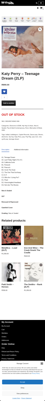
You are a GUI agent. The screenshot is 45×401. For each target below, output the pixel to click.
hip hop (11, 137)
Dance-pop (33, 134)
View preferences (22, 393)
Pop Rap (28, 137)
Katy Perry (18, 137)
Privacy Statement (26, 398)
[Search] (36, 3)
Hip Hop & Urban (27, 125)
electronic (5, 137)
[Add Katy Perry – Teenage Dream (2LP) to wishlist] (4, 91)
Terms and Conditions (9, 355)
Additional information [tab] (21, 149)
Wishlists (5, 333)
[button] (42, 363)
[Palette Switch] (38, 8)
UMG (3, 130)
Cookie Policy (16, 398)
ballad (8, 134)
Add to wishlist (8, 103)
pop (23, 137)
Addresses (5, 340)
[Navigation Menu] (41, 3)
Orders (4, 337)
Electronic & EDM (15, 125)
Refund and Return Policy (10, 351)
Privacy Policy (36, 373)
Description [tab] (5, 149)
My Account (6, 326)
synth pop (5, 139)
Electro (40, 134)
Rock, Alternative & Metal (33, 128)
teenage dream (14, 139)
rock (40, 137)
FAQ (3, 348)
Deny (22, 388)
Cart (3, 329)
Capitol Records (24, 134)
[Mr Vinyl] (8, 2)
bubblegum (14, 134)
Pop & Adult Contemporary (15, 128)
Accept (22, 382)
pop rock (35, 137)
